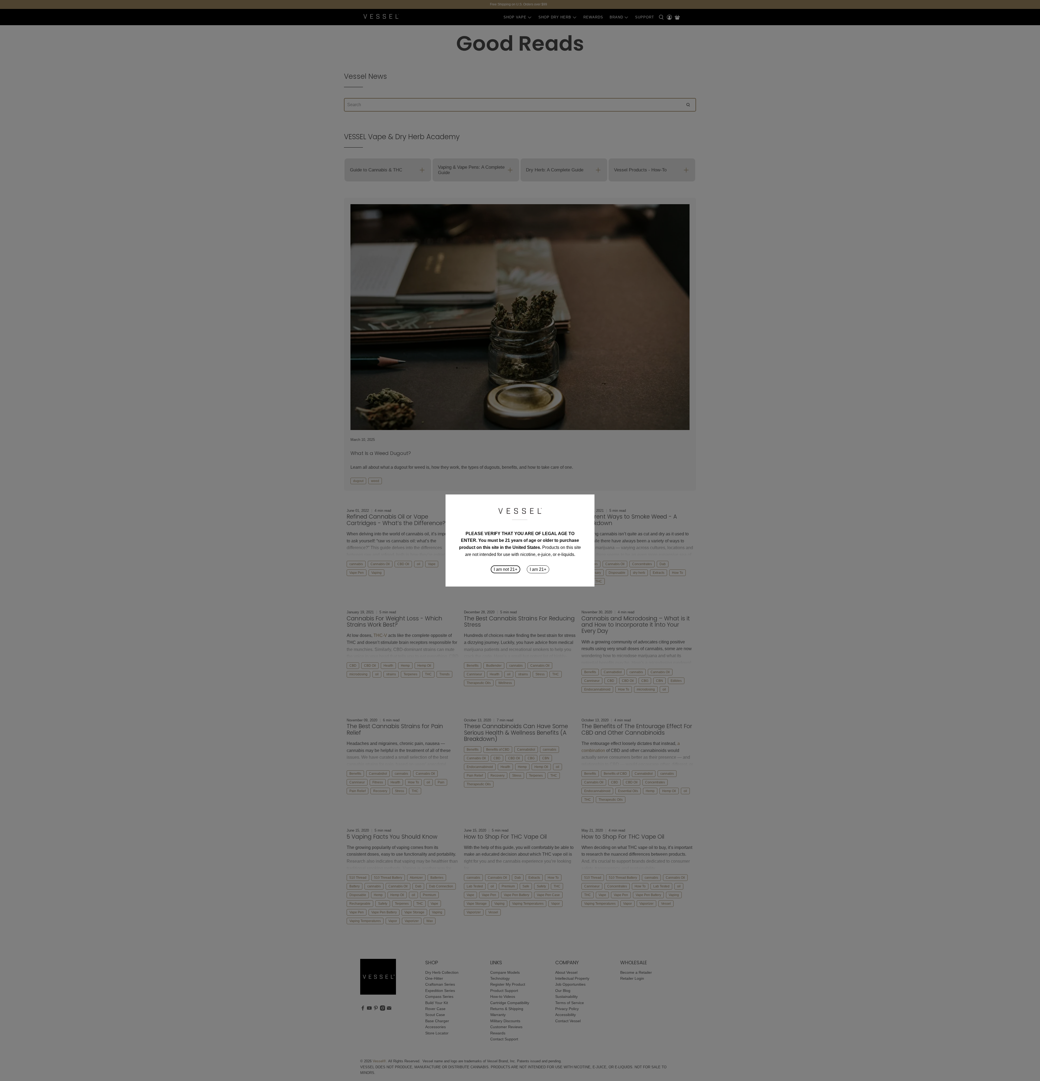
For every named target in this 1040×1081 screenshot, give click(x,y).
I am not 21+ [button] (505, 569)
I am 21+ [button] (538, 569)
